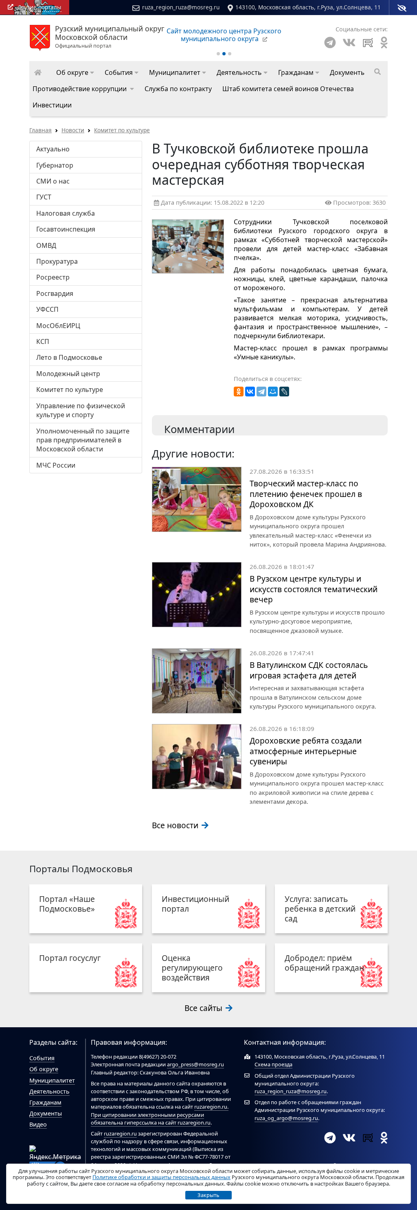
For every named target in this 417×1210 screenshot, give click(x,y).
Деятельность (49, 1091)
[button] (75, 72)
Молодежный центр (68, 373)
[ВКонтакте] (250, 391)
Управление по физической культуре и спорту (80, 410)
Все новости (176, 825)
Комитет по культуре (122, 130)
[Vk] (349, 42)
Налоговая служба (65, 213)
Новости (72, 130)
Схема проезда (273, 1064)
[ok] (384, 42)
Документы (45, 1113)
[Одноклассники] (239, 391)
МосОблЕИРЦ (58, 325)
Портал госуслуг (70, 957)
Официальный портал (110, 37)
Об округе (43, 1069)
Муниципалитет (52, 1080)
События (42, 1058)
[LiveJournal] (284, 391)
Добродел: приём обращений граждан (324, 962)
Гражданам (45, 1102)
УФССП (47, 309)
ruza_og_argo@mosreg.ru (286, 1118)
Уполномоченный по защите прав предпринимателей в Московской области (82, 440)
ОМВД (46, 245)
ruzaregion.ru (210, 1106)
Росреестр (53, 277)
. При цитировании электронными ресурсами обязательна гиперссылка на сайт (159, 1114)
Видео (38, 1124)
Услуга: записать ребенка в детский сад (320, 908)
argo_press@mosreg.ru (195, 1064)
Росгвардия (54, 293)
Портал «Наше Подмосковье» (67, 903)
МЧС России (55, 465)
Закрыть (208, 1195)
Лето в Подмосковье (69, 357)
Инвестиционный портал (195, 903)
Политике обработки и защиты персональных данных (161, 1177)
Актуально (53, 148)
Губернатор (54, 165)
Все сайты (204, 1007)
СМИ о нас (53, 181)
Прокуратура (57, 261)
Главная (40, 130)
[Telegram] (330, 42)
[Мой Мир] (273, 391)
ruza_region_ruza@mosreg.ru (180, 7)
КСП (42, 341)
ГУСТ (43, 197)
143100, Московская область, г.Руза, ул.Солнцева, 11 (308, 7)
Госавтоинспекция (65, 229)
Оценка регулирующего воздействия (192, 967)
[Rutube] (368, 42)
